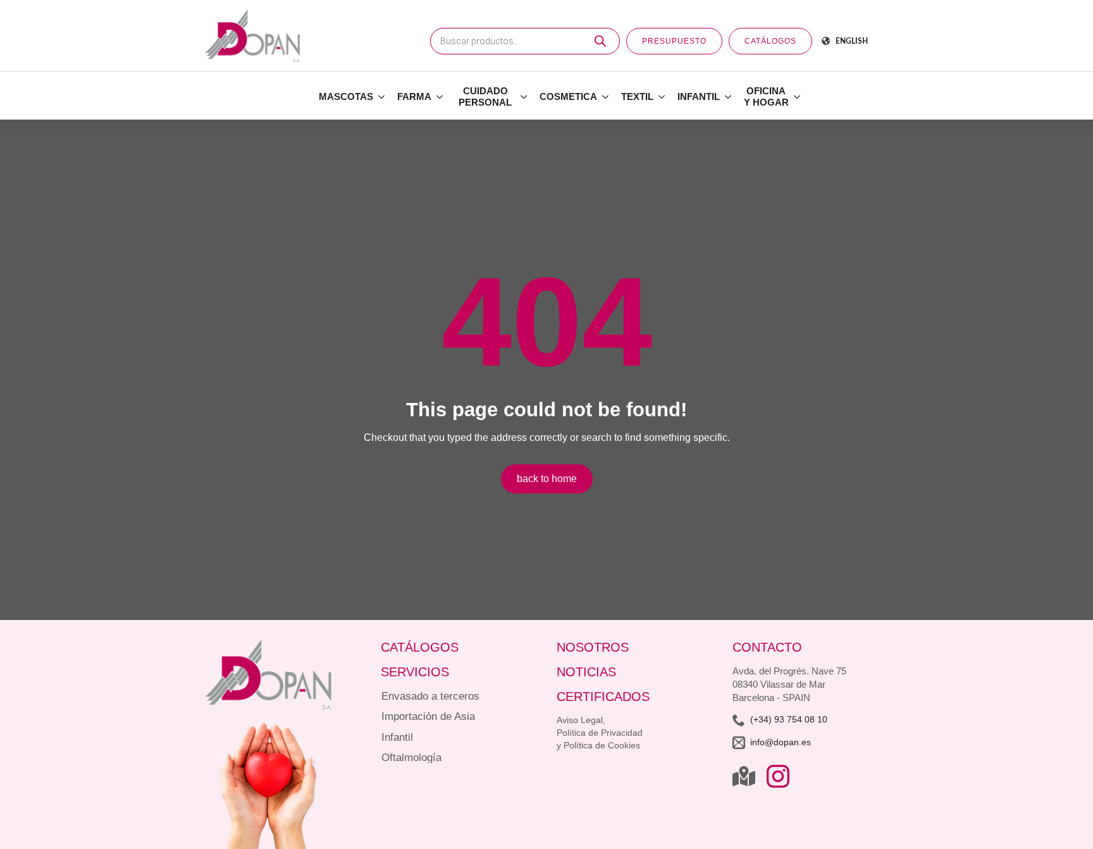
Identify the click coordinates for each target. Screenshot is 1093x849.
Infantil (698, 96)
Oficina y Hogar (766, 96)
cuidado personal (485, 96)
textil (637, 96)
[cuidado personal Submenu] (524, 96)
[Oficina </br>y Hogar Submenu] (797, 96)
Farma (414, 96)
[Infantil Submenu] (729, 97)
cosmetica (568, 96)
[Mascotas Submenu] (382, 97)
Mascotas (346, 96)
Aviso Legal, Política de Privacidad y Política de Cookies (600, 732)
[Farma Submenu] (440, 97)
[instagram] (778, 776)
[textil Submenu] (662, 97)
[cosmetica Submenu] (606, 97)
